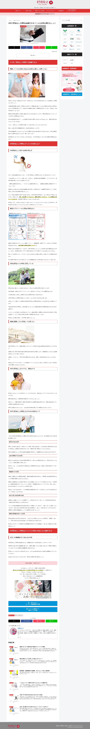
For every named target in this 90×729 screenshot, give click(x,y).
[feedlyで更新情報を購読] (18, 637)
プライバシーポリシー (78, 725)
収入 (17, 615)
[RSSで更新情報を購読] (20, 637)
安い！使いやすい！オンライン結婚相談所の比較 (33, 603)
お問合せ (66, 725)
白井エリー (21, 628)
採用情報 (62, 725)
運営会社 (57, 725)
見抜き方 (21, 615)
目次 (31, 55)
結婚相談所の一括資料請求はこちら (72, 94)
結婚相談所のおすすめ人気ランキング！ (45, 14)
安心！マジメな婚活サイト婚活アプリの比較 (32, 609)
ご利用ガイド (71, 725)
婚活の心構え (12, 615)
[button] (81, 20)
